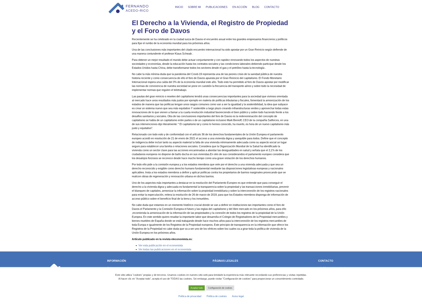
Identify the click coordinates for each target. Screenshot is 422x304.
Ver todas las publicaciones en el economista (164, 249)
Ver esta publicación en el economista (160, 245)
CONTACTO (271, 7)
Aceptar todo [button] (197, 288)
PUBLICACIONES (216, 7)
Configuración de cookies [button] (220, 288)
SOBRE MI (194, 7)
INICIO (179, 7)
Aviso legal (235, 296)
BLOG (255, 7)
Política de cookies (214, 296)
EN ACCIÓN (239, 7)
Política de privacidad (189, 296)
